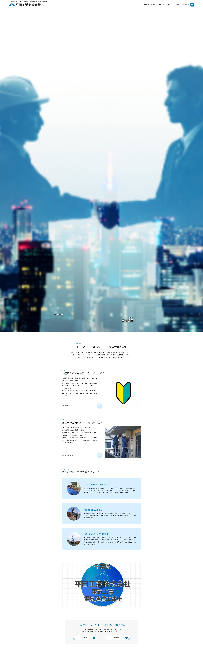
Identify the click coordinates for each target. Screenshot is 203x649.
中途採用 (116, 638)
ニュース (168, 4)
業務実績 (161, 4)
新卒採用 (84, 638)
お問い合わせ (185, 4)
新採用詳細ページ (67, 406)
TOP (55, 314)
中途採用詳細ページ (67, 455)
